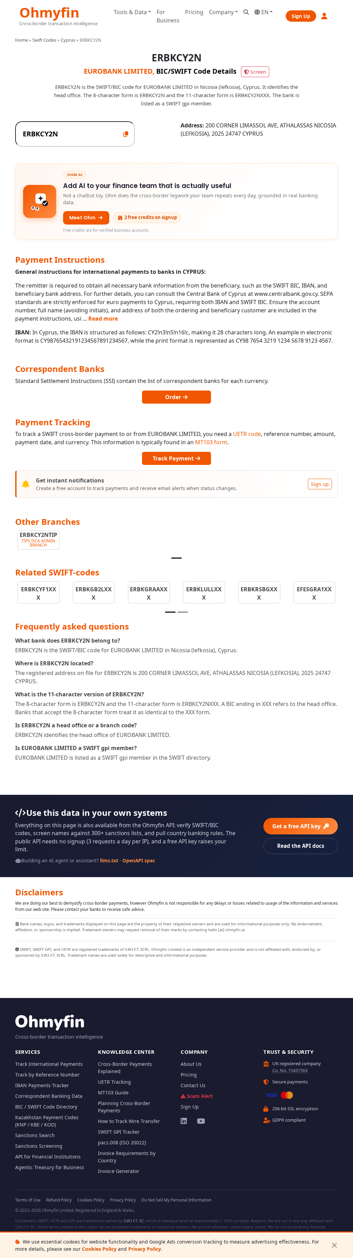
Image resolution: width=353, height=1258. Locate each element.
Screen (258, 72)
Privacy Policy (144, 1249)
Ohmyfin (49, 11)
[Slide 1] (176, 558)
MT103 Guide (113, 1092)
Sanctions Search (35, 1135)
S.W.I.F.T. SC (134, 1220)
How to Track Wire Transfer (129, 1121)
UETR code (247, 434)
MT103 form (211, 442)
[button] (324, 16)
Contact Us (193, 1085)
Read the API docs (300, 845)
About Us (191, 1064)
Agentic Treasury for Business (49, 1167)
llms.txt (109, 860)
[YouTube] (200, 1121)
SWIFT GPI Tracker (119, 1132)
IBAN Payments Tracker (42, 1085)
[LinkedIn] (184, 1121)
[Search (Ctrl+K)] (246, 12)
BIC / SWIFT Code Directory (46, 1106)
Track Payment (174, 458)
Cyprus (68, 40)
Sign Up (301, 16)
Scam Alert (200, 1096)
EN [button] (264, 12)
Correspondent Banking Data (48, 1096)
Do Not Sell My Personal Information (176, 1200)
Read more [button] (103, 318)
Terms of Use (28, 1200)
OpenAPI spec (138, 860)
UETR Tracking (114, 1082)
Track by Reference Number (47, 1074)
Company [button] (221, 12)
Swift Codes (44, 40)
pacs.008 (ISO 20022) (122, 1142)
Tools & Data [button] (130, 12)
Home (21, 40)
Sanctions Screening (38, 1146)
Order (173, 397)
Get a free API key (297, 826)
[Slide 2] (183, 612)
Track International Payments (49, 1064)
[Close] (334, 1245)
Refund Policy (59, 1200)
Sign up (320, 484)
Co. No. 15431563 (289, 1070)
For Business (168, 16)
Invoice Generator (118, 1171)
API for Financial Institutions (48, 1156)
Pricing (194, 12)
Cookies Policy (99, 1249)
